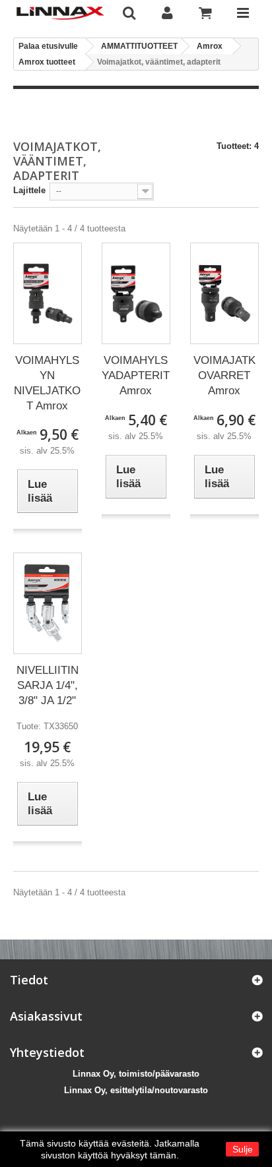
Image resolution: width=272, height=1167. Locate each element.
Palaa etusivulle (48, 46)
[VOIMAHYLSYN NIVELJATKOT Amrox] (47, 293)
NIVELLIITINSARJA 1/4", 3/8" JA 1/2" (48, 685)
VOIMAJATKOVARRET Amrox (224, 375)
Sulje (242, 1149)
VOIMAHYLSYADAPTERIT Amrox (136, 375)
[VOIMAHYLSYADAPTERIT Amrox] (136, 293)
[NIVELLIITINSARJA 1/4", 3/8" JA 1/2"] (47, 603)
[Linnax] (60, 13)
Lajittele (29, 190)
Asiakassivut (46, 1016)
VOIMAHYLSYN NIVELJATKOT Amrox (47, 383)
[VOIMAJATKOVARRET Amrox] (224, 293)
